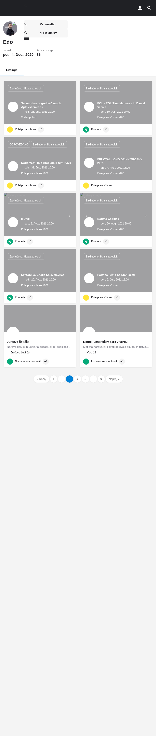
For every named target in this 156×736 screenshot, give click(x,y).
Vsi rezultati (48, 24)
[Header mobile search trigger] (149, 8)
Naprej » (114, 379)
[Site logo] (16, 26)
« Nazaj (41, 379)
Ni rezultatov (48, 32)
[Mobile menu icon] (7, 26)
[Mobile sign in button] (140, 8)
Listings (11, 70)
